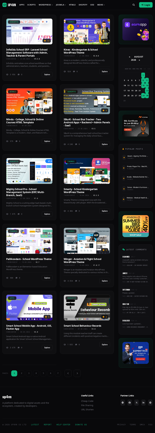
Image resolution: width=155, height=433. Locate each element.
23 (147, 90)
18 (128, 90)
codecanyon (11, 59)
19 (132, 90)
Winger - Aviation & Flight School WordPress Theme (82, 260)
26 (132, 95)
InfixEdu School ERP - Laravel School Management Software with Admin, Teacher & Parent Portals (27, 52)
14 (140, 85)
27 (136, 95)
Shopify (83, 5)
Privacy (121, 424)
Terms (133, 424)
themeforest (69, 56)
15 (143, 85)
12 (132, 85)
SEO (92, 5)
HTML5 (72, 5)
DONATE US (81, 424)
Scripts (31, 5)
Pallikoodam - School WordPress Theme (28, 259)
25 (128, 95)
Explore (47, 74)
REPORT (48, 424)
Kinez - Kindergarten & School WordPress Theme (81, 51)
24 (125, 95)
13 (136, 85)
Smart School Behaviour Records (82, 325)
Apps (21, 5)
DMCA (142, 424)
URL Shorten (87, 409)
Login (147, 4)
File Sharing (87, 405)
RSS (150, 424)
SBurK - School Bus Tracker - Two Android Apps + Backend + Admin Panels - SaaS (87, 122)
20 (136, 90)
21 (140, 90)
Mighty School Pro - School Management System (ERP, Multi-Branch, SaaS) (25, 192)
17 (125, 90)
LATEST (35, 424)
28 (140, 95)
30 (147, 95)
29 (143, 95)
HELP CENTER (63, 424)
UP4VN (12, 5)
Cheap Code (87, 401)
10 (125, 85)
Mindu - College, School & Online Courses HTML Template (24, 121)
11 (128, 85)
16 (147, 85)
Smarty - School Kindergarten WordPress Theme (81, 190)
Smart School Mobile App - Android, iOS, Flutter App (29, 327)
